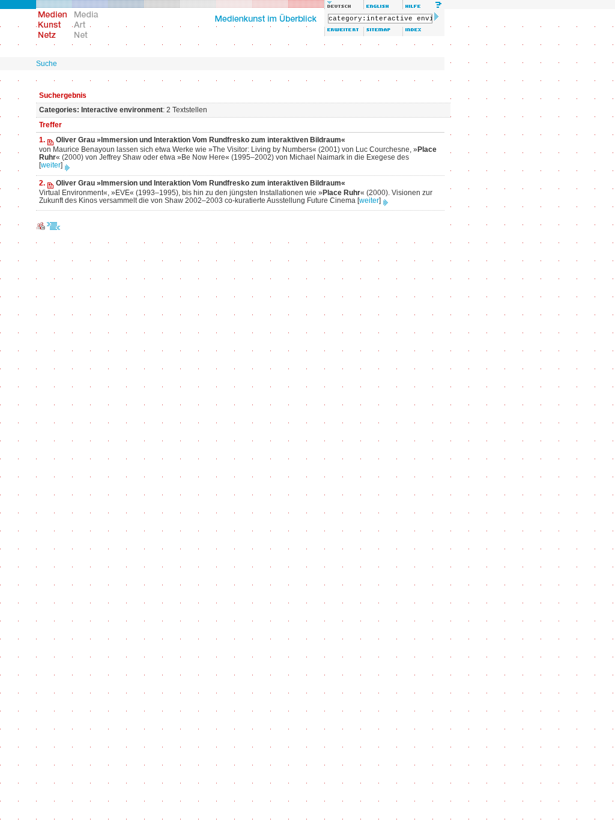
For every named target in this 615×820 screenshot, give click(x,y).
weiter (51, 165)
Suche (46, 63)
